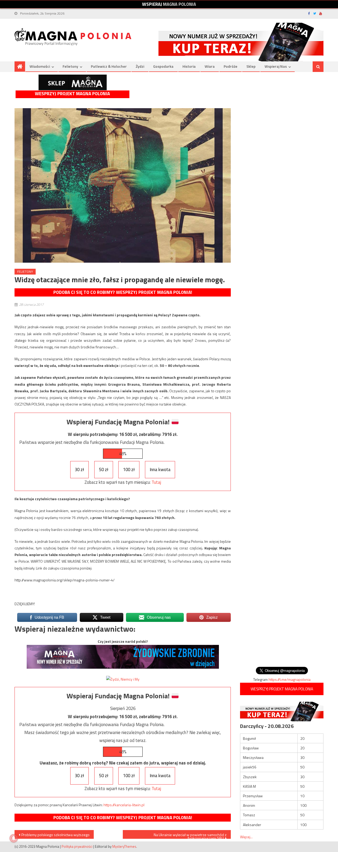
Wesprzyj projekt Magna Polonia (72, 93)
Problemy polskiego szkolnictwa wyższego (55, 834)
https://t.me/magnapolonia (290, 679)
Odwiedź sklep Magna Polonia (73, 82)
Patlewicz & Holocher (109, 66)
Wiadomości (40, 66)
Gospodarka (163, 66)
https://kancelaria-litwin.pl (124, 805)
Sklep (251, 66)
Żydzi (140, 66)
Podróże (230, 66)
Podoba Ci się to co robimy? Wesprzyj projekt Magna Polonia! (122, 292)
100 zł (129, 469)
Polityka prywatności (77, 846)
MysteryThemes (124, 846)
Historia (189, 66)
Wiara (210, 66)
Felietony (70, 66)
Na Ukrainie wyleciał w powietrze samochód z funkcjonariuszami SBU (190, 835)
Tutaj (156, 482)
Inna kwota (160, 469)
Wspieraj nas (276, 66)
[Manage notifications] (14, 838)
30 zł (79, 469)
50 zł (103, 469)
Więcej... (246, 837)
